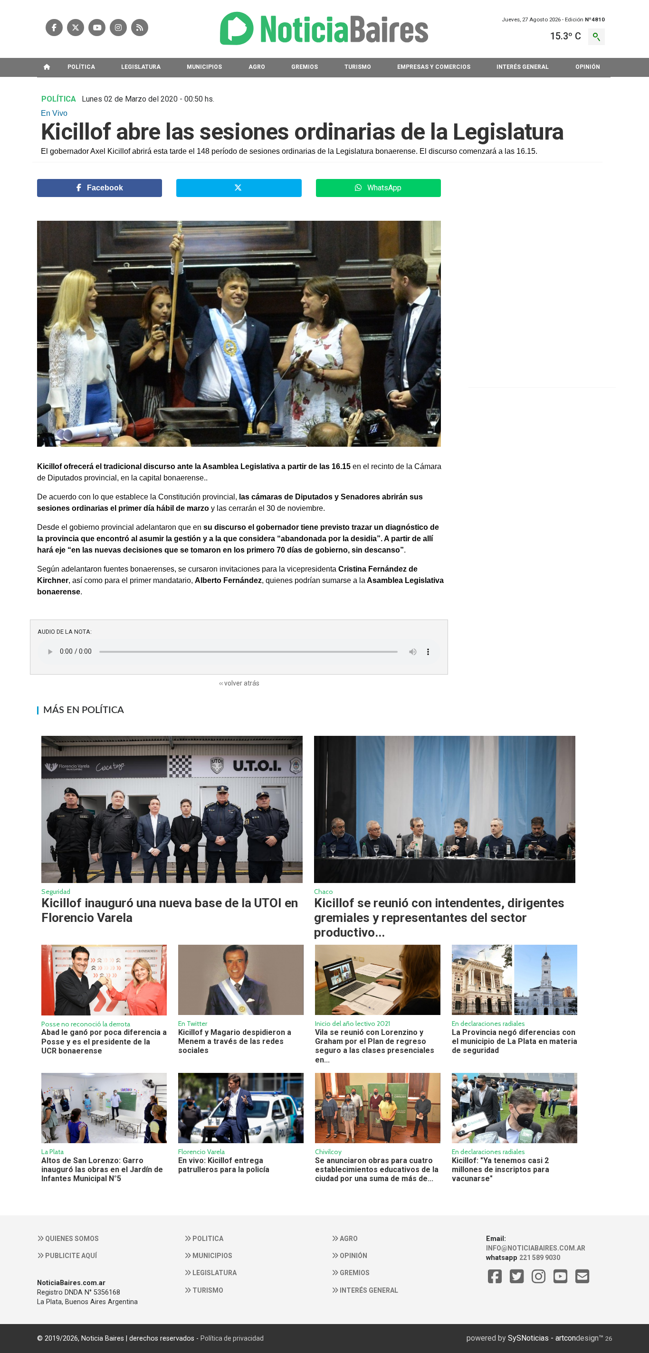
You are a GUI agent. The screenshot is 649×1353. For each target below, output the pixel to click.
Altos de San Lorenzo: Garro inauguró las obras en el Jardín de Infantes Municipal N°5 (102, 1170)
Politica (207, 1238)
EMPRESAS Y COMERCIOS (433, 67)
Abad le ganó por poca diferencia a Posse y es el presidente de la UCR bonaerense (104, 1041)
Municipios (211, 1255)
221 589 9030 (539, 1257)
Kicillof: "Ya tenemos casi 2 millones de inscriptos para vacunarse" (500, 1170)
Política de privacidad (232, 1338)
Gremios (354, 1273)
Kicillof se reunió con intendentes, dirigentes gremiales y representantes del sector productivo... (439, 918)
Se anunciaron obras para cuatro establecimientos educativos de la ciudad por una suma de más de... (377, 1170)
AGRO (256, 67)
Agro (348, 1238)
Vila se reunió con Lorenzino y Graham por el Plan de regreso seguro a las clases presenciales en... (374, 1046)
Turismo (207, 1290)
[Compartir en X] (238, 188)
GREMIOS (304, 67)
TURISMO (357, 67)
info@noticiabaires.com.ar (535, 1248)
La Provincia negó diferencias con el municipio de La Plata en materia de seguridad (514, 1041)
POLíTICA (81, 67)
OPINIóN (587, 67)
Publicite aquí (70, 1255)
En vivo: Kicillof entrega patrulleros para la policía (223, 1165)
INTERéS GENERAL (522, 67)
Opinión (352, 1255)
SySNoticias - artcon (542, 1338)
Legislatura (214, 1273)
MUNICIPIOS (204, 67)
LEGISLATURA (141, 67)
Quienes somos (71, 1238)
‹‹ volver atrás (239, 683)
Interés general (368, 1290)
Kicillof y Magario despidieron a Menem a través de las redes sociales (234, 1041)
